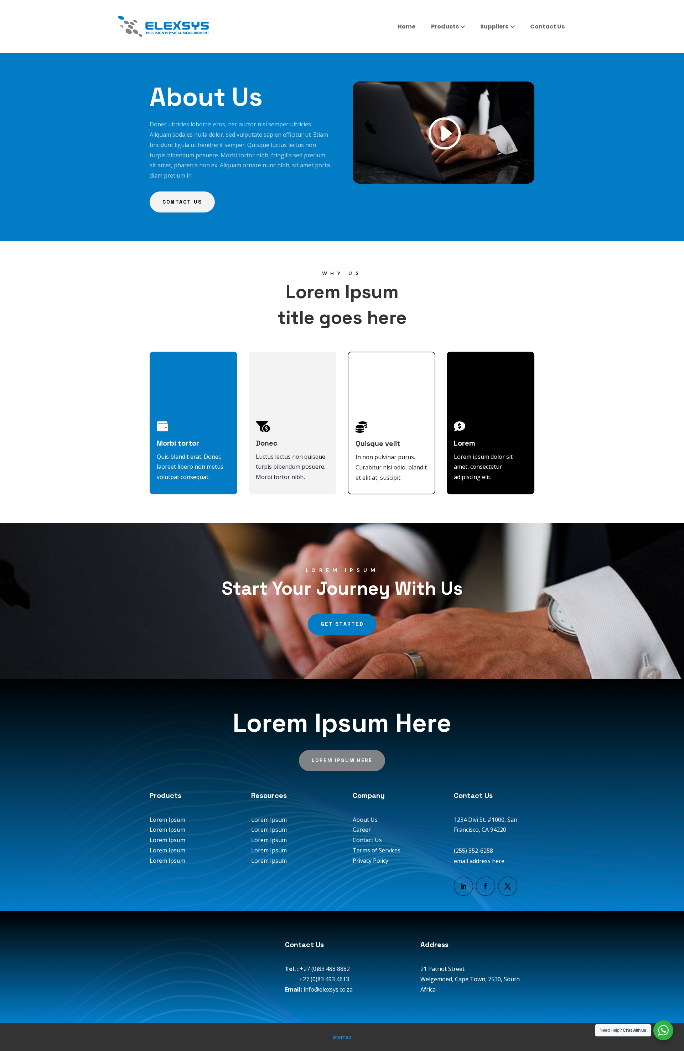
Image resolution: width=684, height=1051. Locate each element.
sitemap (342, 1037)
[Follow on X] (507, 886)
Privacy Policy (370, 861)
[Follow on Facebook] (485, 886)
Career (362, 830)
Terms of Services (376, 850)
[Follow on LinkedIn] (463, 886)
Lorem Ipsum (167, 820)
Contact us (182, 202)
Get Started (342, 624)
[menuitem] (406, 27)
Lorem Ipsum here (342, 760)
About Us (365, 820)
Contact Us (367, 840)
